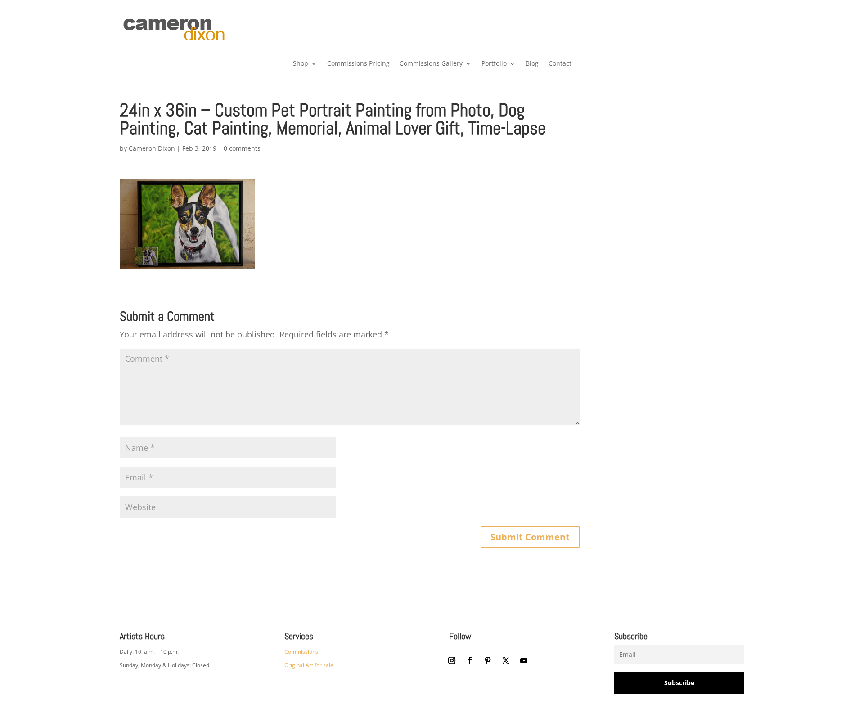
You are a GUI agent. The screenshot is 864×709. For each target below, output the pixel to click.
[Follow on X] (506, 660)
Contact (560, 63)
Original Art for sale (308, 665)
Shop (300, 63)
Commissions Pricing (358, 63)
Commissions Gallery (431, 63)
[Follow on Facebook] (470, 660)
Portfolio (494, 63)
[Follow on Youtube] (524, 660)
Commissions (301, 651)
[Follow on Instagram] (452, 660)
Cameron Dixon (152, 148)
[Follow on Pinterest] (488, 660)
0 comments (242, 148)
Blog (532, 63)
